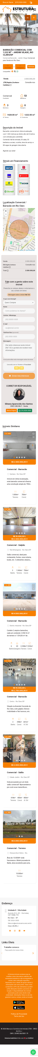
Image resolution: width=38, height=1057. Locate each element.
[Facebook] (10, 931)
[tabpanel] (19, 30)
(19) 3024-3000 (13, 920)
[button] (30, 2)
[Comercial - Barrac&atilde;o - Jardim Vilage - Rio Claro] (17, 9)
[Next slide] (34, 29)
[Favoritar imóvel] (33, 433)
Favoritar (8, 68)
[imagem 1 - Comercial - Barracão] (19, 445)
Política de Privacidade (19, 1014)
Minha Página (11, 410)
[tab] (27, 17)
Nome (5, 307)
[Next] (32, 445)
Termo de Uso (19, 1016)
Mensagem (7, 341)
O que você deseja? (9, 299)
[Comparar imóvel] (33, 437)
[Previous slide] (3, 29)
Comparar (20, 68)
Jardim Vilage (22, 58)
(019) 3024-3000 (20, 2)
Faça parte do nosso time (14, 950)
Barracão (13, 58)
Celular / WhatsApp (9, 315)
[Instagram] (15, 931)
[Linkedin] (19, 931)
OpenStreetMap (30, 250)
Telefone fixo (11, 332)
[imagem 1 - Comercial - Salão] (19, 748)
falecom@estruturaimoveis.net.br (20, 923)
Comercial (6, 58)
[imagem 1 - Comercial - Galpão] (19, 521)
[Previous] (6, 445)
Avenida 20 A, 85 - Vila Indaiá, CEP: (18, 914)
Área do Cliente (8, 2)
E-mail (5, 324)
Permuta (31, 66)
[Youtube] (24, 931)
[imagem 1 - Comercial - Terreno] (19, 824)
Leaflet (21, 250)
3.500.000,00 (29, 79)
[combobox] (19, 302)
